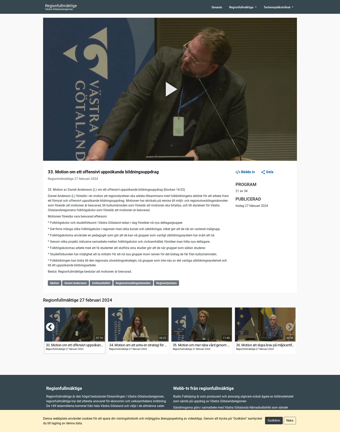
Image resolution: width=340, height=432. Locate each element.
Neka (289, 420)
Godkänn (274, 420)
